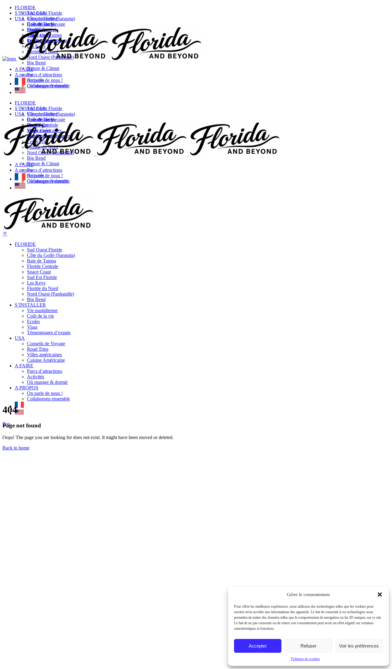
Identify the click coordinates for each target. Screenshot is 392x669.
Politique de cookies (305, 659)
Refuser (308, 645)
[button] (380, 594)
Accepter (258, 645)
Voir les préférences (359, 645)
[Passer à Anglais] (20, 92)
